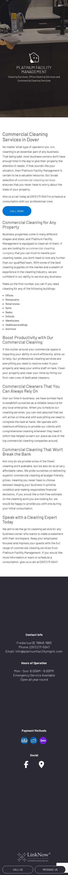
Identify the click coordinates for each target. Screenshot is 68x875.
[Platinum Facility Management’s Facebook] (26, 766)
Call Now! (17, 211)
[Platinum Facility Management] (34, 57)
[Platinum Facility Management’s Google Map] (41, 766)
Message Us (50, 869)
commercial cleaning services (36, 180)
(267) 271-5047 (40, 647)
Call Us (18, 869)
